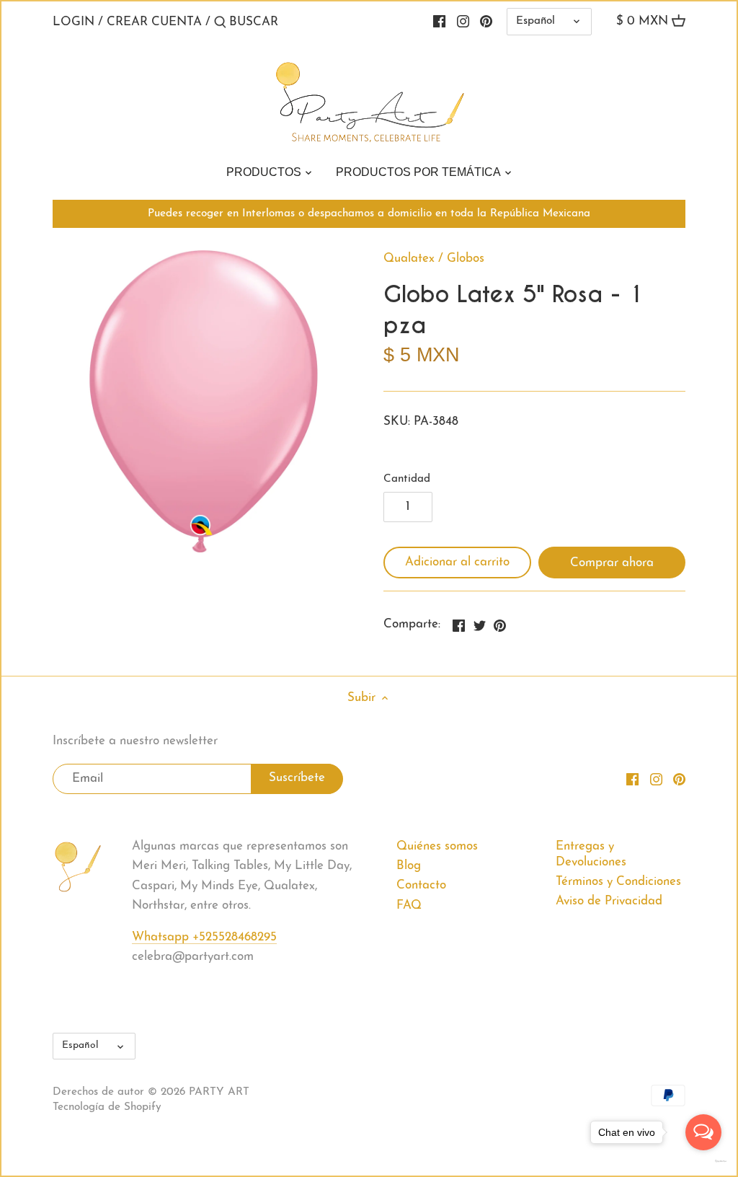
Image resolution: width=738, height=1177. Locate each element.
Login (73, 22)
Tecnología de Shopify (107, 1107)
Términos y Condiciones (618, 882)
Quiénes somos (437, 846)
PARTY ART (219, 1092)
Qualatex (409, 258)
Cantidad (406, 479)
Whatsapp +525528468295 (204, 937)
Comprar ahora (612, 563)
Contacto (421, 885)
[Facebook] (439, 21)
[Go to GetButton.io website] (703, 1161)
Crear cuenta (154, 22)
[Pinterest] (486, 21)
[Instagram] (463, 21)
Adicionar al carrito (457, 562)
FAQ (409, 905)
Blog (408, 866)
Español (535, 21)
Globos (465, 258)
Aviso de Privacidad (609, 901)
